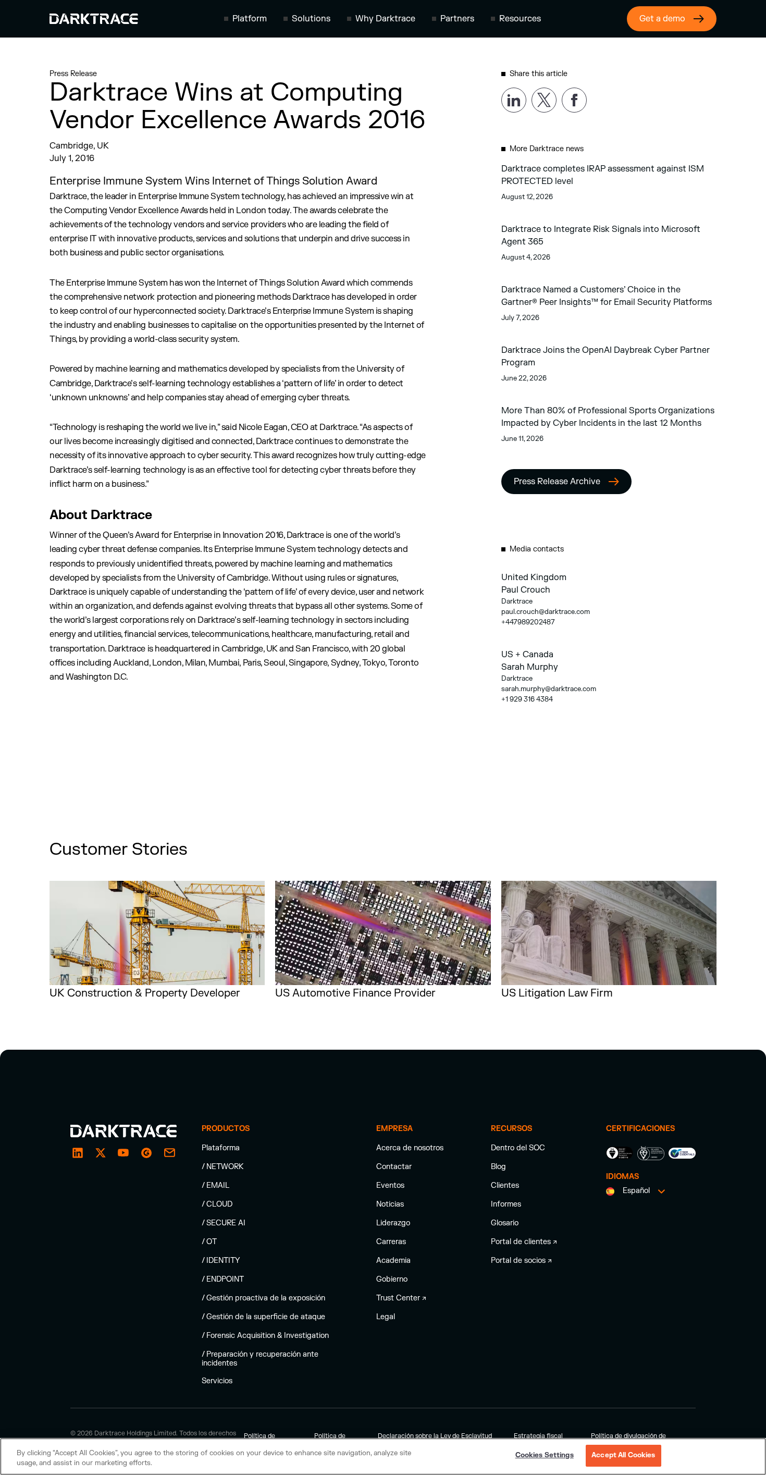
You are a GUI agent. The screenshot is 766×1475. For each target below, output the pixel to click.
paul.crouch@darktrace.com (545, 612)
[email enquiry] (169, 1153)
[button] (245, 19)
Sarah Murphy (529, 667)
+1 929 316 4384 (527, 699)
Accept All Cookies (623, 1455)
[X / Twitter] (100, 1153)
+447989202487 (528, 622)
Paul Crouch (525, 590)
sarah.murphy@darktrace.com (548, 689)
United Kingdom (533, 577)
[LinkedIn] (77, 1153)
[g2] (146, 1153)
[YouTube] (123, 1153)
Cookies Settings (544, 1455)
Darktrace (517, 601)
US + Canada (527, 654)
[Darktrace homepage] (94, 19)
